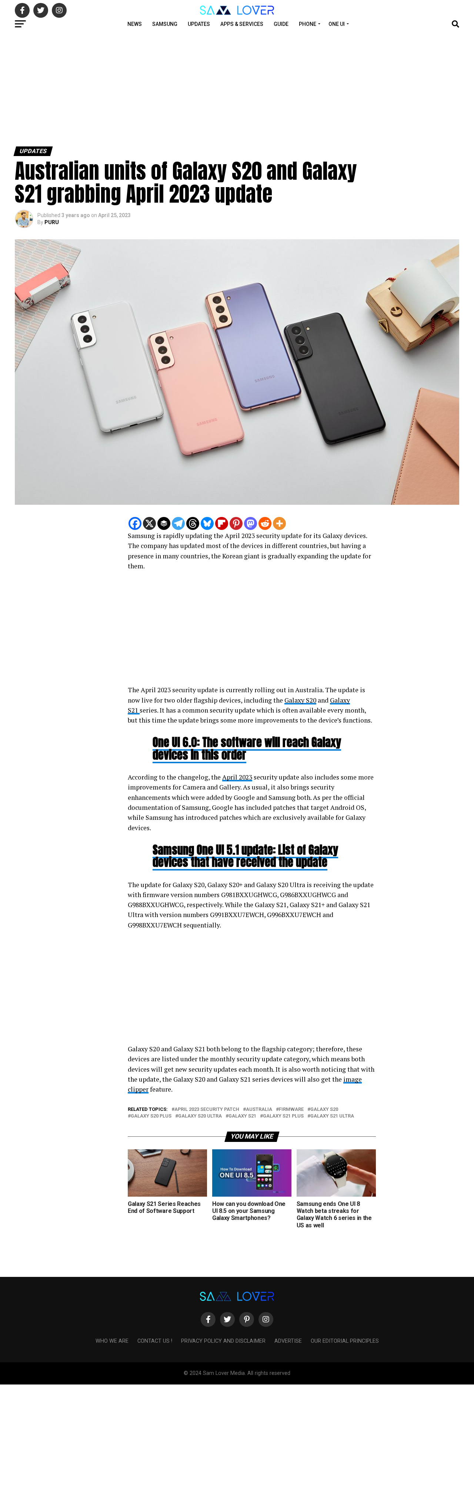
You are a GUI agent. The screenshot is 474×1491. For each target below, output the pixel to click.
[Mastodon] (250, 523)
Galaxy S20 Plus (151, 1116)
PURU (51, 222)
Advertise (288, 1341)
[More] (279, 523)
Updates (199, 24)
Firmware (291, 1109)
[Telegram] (178, 523)
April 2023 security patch (206, 1109)
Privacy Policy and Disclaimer (223, 1341)
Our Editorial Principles (345, 1341)
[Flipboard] (221, 523)
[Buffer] (163, 523)
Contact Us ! (154, 1341)
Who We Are (112, 1341)
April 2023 (237, 777)
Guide (281, 24)
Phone (307, 24)
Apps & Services (241, 24)
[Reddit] (264, 523)
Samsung (164, 24)
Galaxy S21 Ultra (332, 1116)
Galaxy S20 (300, 700)
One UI (336, 24)
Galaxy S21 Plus (283, 1116)
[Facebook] (134, 523)
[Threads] (192, 523)
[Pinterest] (236, 523)
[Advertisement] (222, 88)
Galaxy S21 (242, 1116)
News (134, 24)
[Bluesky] (207, 523)
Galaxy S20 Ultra (200, 1116)
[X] (149, 523)
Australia (259, 1109)
